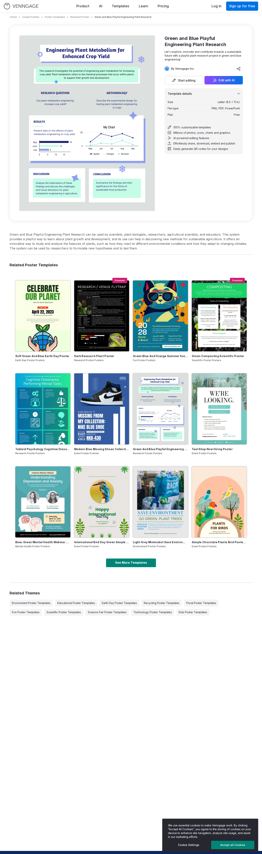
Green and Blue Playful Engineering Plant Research (160, 449)
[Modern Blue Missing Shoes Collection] (101, 408)
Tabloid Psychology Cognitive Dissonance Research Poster (42, 449)
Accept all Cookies (232, 845)
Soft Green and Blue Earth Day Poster (42, 356)
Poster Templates (55, 17)
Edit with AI (227, 80)
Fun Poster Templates (26, 612)
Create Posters (30, 17)
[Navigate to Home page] (21, 6)
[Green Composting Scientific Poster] (219, 316)
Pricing (163, 6)
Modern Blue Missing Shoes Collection (101, 449)
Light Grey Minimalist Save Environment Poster (160, 542)
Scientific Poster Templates (63, 612)
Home (13, 17)
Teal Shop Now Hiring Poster (212, 449)
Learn (143, 6)
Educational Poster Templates (76, 603)
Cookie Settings (188, 845)
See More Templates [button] (131, 562)
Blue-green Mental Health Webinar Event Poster (42, 542)
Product (82, 6)
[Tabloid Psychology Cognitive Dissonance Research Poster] (42, 408)
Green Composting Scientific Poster (218, 356)
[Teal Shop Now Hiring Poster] (219, 408)
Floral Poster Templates (201, 603)
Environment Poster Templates (31, 603)
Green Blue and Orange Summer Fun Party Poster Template (160, 356)
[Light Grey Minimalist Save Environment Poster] (160, 501)
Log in (216, 6)
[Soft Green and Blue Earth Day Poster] (42, 316)
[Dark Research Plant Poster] (101, 316)
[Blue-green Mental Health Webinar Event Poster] (42, 501)
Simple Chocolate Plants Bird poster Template (219, 542)
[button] (184, 80)
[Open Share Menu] (238, 68)
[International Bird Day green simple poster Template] (101, 501)
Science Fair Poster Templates (107, 612)
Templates (120, 6)
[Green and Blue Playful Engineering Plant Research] (160, 408)
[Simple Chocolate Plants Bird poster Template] (219, 501)
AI (100, 6)
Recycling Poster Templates (161, 603)
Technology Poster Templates (152, 612)
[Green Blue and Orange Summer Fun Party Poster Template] (160, 316)
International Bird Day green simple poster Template (101, 542)
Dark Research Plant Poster (94, 356)
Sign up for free (242, 6)
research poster (79, 17)
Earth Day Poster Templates (119, 603)
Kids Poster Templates (193, 612)
